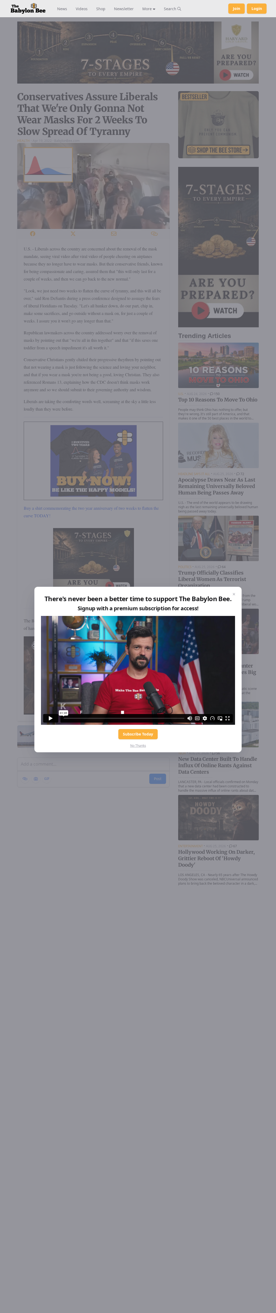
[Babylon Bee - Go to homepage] (28, 8)
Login (256, 8)
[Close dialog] (234, 594)
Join (236, 8)
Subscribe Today (138, 734)
